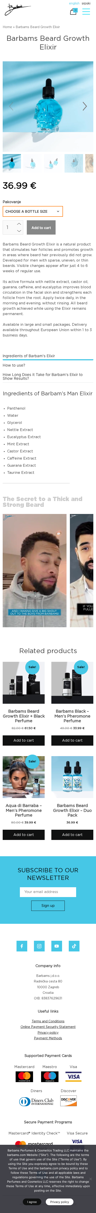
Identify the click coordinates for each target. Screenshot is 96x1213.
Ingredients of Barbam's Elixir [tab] (29, 356)
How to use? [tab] (14, 365)
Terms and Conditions (48, 1021)
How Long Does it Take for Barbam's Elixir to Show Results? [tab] (43, 376)
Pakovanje (12, 202)
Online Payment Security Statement (48, 1027)
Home (7, 27)
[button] (85, 106)
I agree (32, 1202)
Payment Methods (48, 1038)
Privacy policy (48, 1032)
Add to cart (41, 227)
